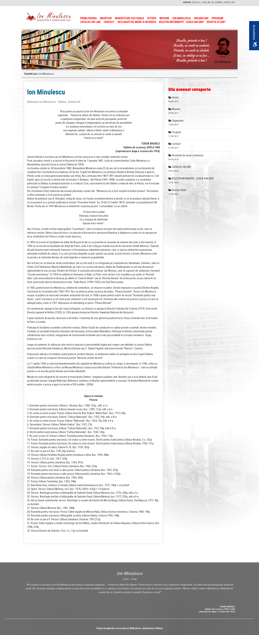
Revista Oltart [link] (216, 22)
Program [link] (217, 18)
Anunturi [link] (106, 18)
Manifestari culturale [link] (129, 18)
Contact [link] (109, 22)
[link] (48, 16)
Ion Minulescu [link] (181, 18)
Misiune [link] (164, 18)
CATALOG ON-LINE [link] (90, 22)
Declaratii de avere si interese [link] (137, 22)
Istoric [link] (151, 18)
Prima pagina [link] (88, 18)
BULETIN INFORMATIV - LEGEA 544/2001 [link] (181, 22)
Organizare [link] (201, 18)
